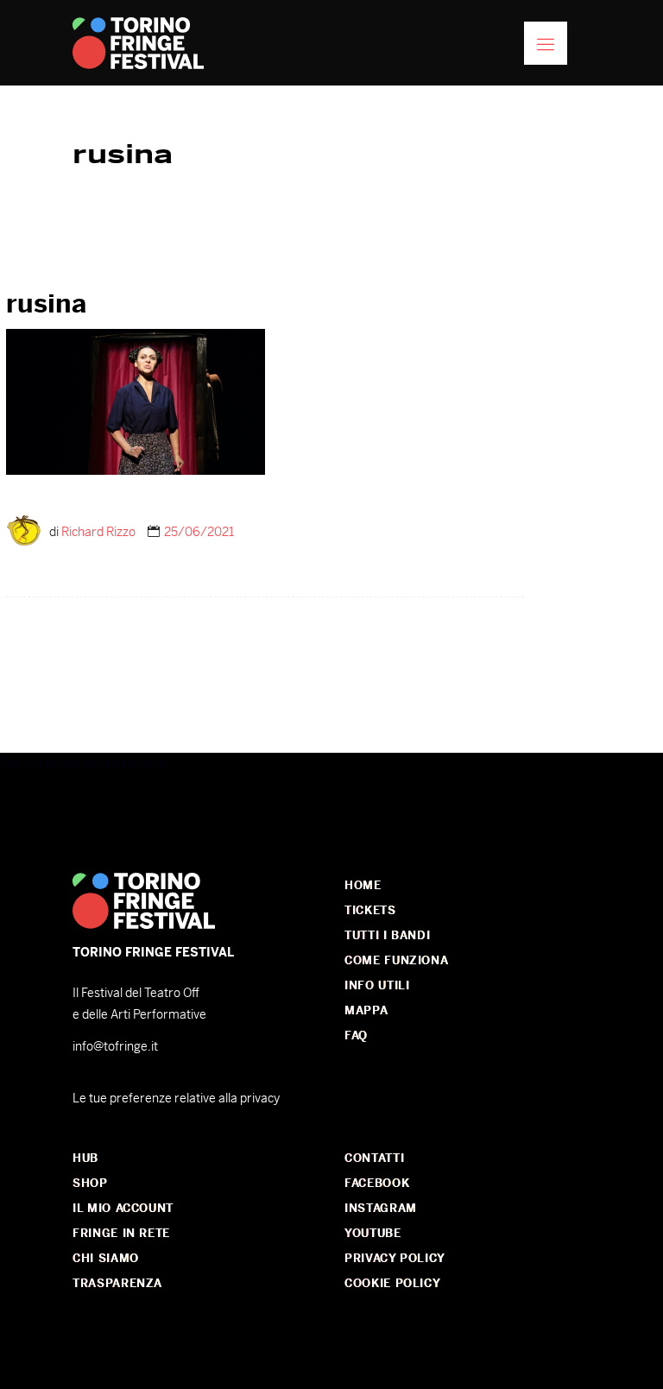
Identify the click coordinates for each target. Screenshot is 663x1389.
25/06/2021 (199, 532)
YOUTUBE (372, 1233)
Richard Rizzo (98, 532)
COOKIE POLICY (392, 1283)
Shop (90, 1183)
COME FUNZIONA (396, 960)
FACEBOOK (376, 1183)
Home (363, 885)
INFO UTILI (377, 985)
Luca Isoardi (133, 763)
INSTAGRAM (380, 1208)
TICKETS (370, 910)
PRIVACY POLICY (394, 1258)
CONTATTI (374, 1158)
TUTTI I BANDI (387, 935)
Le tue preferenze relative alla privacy (176, 1098)
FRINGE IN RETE (121, 1233)
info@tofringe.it (115, 1046)
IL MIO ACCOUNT (123, 1208)
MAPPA (366, 1010)
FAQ (356, 1035)
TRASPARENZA (117, 1283)
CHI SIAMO (106, 1258)
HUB (85, 1158)
